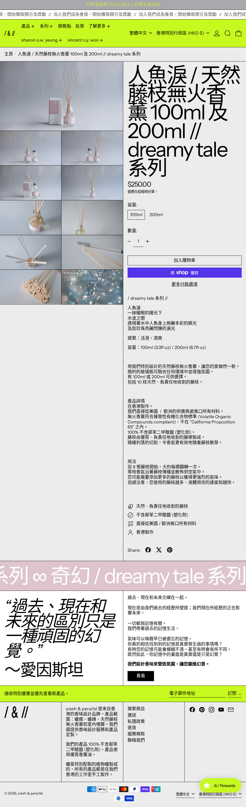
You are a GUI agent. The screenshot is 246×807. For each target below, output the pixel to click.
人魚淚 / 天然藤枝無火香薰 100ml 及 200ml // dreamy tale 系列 (79, 54)
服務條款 (136, 734)
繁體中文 (138, 33)
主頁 (8, 54)
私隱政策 (136, 721)
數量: (132, 230)
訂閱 (232, 693)
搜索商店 (136, 708)
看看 (140, 676)
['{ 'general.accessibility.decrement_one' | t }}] (129, 241)
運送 (132, 715)
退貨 (132, 727)
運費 (131, 192)
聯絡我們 (136, 740)
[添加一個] (147, 241)
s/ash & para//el (30, 793)
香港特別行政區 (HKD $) (180, 33)
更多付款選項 (184, 284)
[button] (227, 33)
